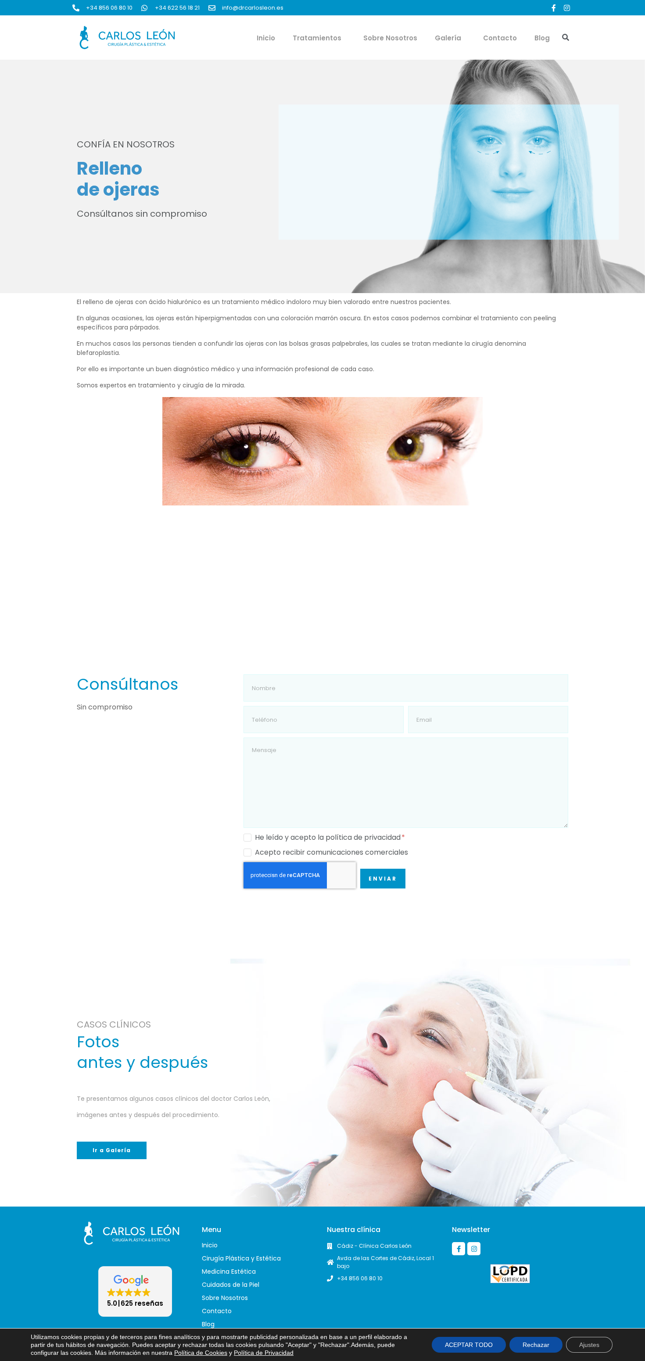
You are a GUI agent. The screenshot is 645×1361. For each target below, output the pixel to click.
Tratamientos (317, 38)
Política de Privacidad (264, 1352)
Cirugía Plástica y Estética (241, 1258)
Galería (448, 38)
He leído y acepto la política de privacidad (328, 837)
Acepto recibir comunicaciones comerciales (331, 852)
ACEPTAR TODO (469, 1344)
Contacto (500, 38)
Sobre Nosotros (390, 38)
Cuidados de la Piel (230, 1284)
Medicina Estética (229, 1271)
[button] (135, 1291)
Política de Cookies (200, 1352)
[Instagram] (567, 8)
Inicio (266, 38)
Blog (542, 38)
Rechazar (536, 1344)
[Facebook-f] (553, 8)
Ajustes (589, 1344)
